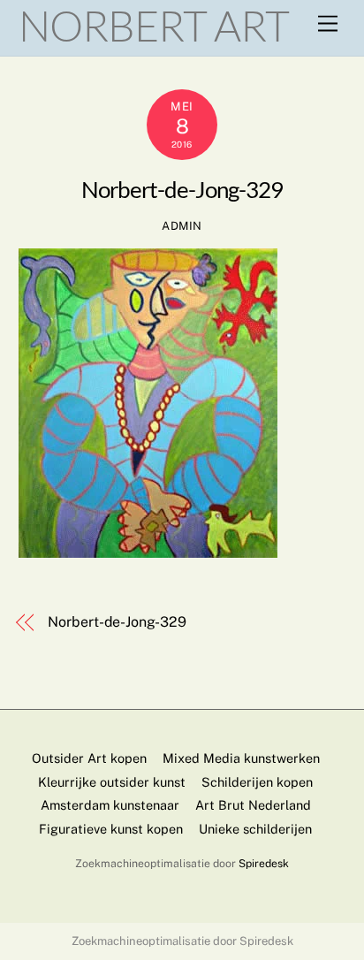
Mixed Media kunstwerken (241, 758)
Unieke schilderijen (255, 828)
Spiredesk (264, 863)
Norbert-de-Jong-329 (182, 189)
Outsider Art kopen (89, 758)
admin (182, 225)
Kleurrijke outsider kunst (112, 781)
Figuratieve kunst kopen (111, 828)
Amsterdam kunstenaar (110, 804)
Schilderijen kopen (257, 781)
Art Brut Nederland (253, 804)
